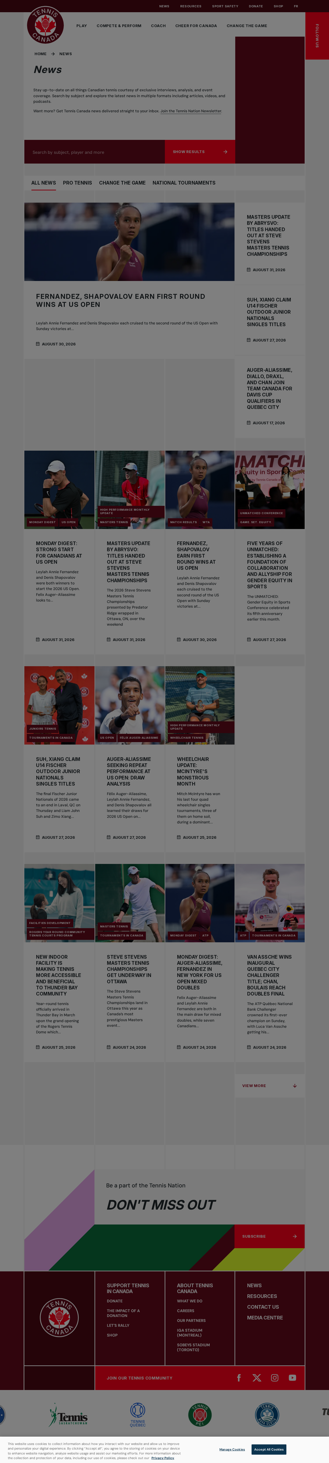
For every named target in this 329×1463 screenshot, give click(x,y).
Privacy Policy (162, 1458)
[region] (164, 1450)
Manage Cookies (232, 1449)
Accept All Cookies (269, 1449)
